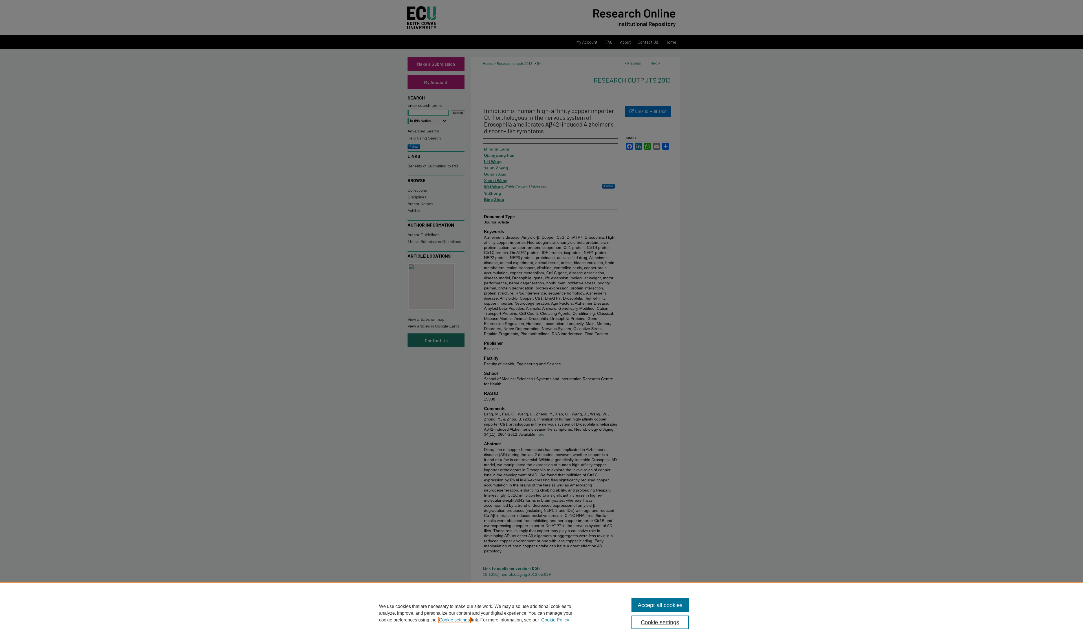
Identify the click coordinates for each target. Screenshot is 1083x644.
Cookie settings (454, 620)
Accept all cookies (660, 605)
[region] (541, 613)
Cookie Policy (555, 620)
